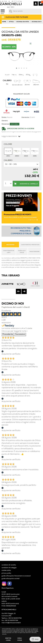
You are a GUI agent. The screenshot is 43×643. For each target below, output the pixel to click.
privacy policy (6, 573)
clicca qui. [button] (4, 633)
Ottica (11, 21)
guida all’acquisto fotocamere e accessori (16, 576)
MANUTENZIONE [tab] (34, 251)
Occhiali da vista (22, 21)
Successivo (20, 334)
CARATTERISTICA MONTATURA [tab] (30, 244)
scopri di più (31, 220)
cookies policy (6, 570)
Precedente (7, 334)
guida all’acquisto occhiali (10, 578)
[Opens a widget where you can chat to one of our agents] (35, 639)
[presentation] (18, 291)
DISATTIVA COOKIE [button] (8, 639)
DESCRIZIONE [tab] (10, 244)
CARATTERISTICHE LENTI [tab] (8, 251)
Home (4, 21)
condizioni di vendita (9, 565)
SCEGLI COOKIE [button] (19, 639)
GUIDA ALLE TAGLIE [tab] (21, 251)
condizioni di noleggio (9, 567)
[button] (16, 68)
